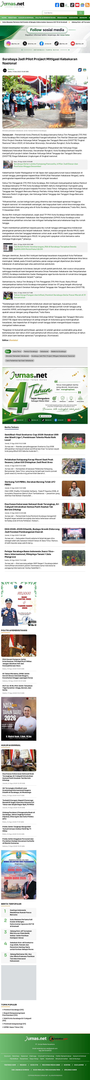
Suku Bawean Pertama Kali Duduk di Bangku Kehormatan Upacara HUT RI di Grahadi (22, 923)
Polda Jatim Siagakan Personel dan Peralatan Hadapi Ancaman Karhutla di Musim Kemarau (18, 841)
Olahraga (32, 1056)
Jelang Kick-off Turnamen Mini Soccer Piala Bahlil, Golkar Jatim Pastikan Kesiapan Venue (21, 934)
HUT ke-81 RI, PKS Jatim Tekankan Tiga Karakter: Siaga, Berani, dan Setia (17, 688)
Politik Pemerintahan (63, 1056)
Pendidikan (62, 18)
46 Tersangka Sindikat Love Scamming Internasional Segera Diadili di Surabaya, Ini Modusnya (16, 790)
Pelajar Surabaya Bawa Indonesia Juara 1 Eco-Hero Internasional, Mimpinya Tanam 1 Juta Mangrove (29, 554)
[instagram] (67, 6)
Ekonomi (83, 18)
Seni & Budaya (74, 1059)
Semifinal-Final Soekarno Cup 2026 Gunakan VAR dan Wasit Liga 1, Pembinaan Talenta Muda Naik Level (31, 437)
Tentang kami (10, 1065)
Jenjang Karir (70, 1070)
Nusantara (24, 1059)
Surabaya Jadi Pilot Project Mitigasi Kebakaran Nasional (53, 356)
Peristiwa (12, 18)
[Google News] (82, 6)
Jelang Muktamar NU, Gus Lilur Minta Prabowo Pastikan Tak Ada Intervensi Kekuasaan (22, 957)
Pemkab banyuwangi (15, 1024)
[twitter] (62, 6)
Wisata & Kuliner (61, 1059)
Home (4, 18)
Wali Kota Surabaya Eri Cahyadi (16, 1019)
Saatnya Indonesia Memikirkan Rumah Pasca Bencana (20, 912)
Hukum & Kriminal (26, 18)
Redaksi (11, 69)
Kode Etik (34, 1065)
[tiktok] (72, 6)
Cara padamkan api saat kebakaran (19, 361)
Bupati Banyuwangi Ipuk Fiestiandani (13, 1014)
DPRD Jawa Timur (13, 1027)
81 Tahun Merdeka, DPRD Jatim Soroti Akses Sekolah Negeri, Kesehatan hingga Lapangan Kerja (17, 676)
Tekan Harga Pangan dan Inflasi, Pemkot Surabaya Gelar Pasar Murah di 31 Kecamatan (50, 296)
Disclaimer (79, 1065)
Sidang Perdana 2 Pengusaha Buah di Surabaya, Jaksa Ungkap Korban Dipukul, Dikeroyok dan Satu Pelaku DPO (18, 815)
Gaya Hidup (34, 1059)
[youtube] (77, 6)
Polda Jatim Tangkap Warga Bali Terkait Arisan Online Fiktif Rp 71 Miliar (16, 829)
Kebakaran (44, 351)
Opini (42, 1059)
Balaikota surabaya (58, 351)
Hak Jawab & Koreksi (20, 1070)
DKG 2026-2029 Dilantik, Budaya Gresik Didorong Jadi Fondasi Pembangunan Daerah (32, 530)
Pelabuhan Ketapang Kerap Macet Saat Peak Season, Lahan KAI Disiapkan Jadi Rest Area (29, 461)
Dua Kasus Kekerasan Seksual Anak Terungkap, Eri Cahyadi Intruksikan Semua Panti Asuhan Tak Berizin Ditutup (32, 507)
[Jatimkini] (57, 1041)
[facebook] (57, 6)
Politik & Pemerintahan (46, 18)
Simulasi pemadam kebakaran (17, 356)
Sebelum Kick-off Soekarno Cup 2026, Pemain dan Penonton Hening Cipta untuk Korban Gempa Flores (22, 946)
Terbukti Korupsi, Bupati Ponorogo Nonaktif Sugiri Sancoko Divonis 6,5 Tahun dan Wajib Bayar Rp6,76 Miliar (18, 802)
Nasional (24, 1056)
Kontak (67, 1065)
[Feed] (87, 6)
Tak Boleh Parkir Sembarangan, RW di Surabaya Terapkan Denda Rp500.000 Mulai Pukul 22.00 (45, 248)
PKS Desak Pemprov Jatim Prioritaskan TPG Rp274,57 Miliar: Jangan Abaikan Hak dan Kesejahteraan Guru (17, 662)
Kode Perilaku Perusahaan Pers (46, 1070)
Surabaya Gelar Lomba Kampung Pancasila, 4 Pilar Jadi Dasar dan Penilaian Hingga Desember (46, 165)
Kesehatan (73, 18)
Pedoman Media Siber (51, 1065)
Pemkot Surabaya (31, 351)
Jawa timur (17, 351)
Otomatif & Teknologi (46, 1056)
